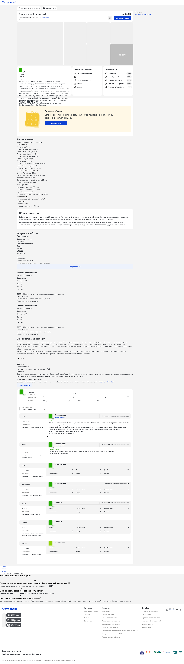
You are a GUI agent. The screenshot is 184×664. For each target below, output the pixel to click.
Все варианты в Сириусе (30, 8)
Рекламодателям (147, 624)
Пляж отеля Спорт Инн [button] (26, 154)
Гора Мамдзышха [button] (23, 192)
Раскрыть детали (60, 417)
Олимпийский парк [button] (24, 173)
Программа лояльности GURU (112, 634)
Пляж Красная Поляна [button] (25, 149)
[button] (40, 43)
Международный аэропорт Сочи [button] (29, 199)
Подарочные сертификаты (111, 637)
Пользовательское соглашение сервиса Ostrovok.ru (120, 631)
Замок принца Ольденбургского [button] (29, 180)
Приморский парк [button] (24, 182)
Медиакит (139, 14)
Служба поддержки (108, 614)
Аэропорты (21, 196)
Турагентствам (146, 614)
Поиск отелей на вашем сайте (152, 621)
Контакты (87, 614)
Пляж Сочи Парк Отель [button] (26, 156)
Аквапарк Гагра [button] (23, 185)
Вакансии (87, 618)
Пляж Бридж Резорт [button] (25, 159)
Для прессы (88, 621)
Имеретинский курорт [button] (25, 206)
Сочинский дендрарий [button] (25, 189)
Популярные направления (111, 621)
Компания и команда (91, 611)
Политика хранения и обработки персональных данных (21, 660)
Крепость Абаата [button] (23, 178)
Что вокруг (21, 144)
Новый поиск (51, 8)
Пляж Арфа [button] (21, 147)
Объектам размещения (149, 611)
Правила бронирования (110, 627)
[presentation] (32, 408)
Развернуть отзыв (54, 437)
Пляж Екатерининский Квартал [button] (29, 163)
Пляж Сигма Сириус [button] (25, 152)
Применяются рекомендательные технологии (59, 660)
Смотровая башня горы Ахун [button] (28, 175)
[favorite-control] (110, 18)
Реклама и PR (146, 627)
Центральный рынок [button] (25, 187)
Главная (4, 566)
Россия (4, 569)
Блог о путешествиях (109, 618)
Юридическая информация (111, 624)
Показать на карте (45, 17)
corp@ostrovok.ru (107, 382)
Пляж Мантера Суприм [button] (26, 166)
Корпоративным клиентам (150, 618)
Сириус (4, 571)
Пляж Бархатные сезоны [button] (26, 168)
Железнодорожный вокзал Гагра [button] (30, 194)
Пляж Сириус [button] (22, 161)
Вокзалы (20, 201)
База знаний (106, 611)
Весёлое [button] (20, 204)
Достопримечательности (26, 170)
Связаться (147, 14)
